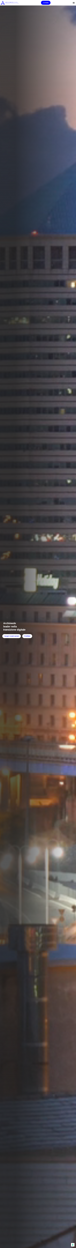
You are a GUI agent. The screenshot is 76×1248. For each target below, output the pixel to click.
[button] (73, 2)
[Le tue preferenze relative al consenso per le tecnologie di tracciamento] (73, 1245)
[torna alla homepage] (10, 3)
